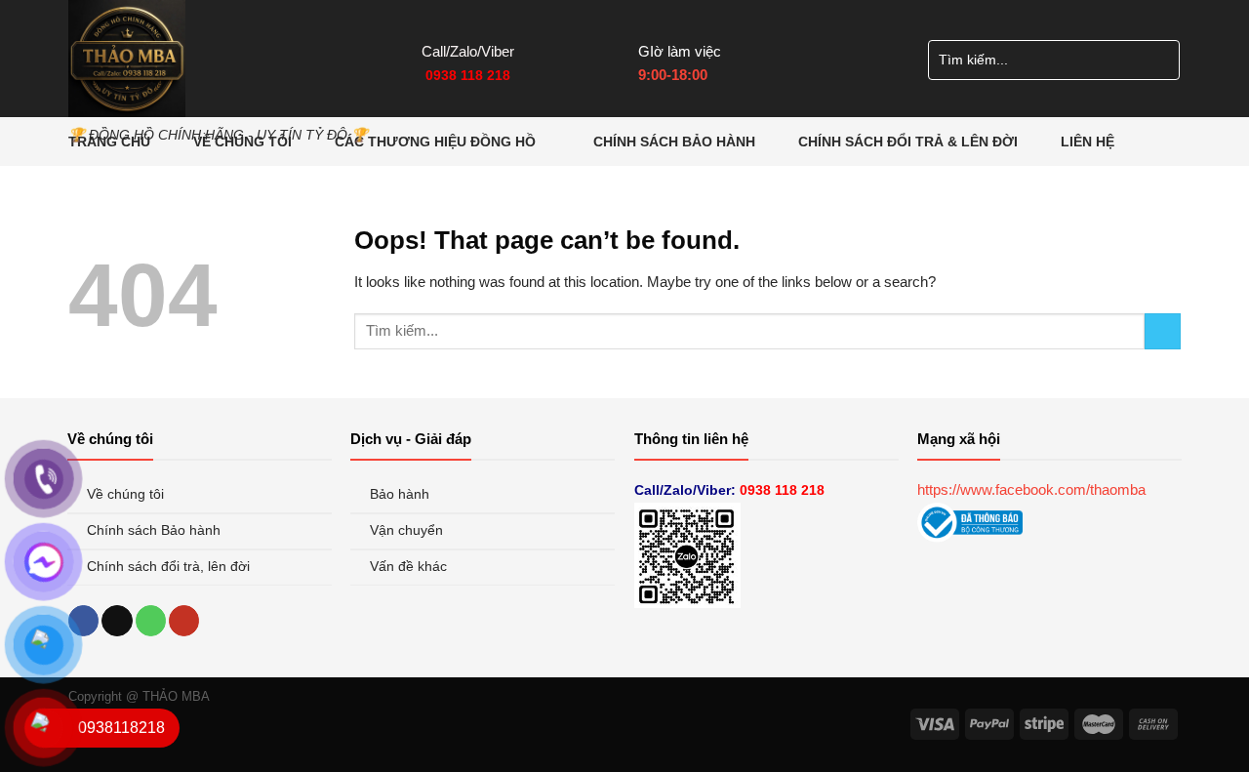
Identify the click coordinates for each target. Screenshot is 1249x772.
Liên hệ (1087, 142)
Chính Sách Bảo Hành (674, 142)
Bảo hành (401, 494)
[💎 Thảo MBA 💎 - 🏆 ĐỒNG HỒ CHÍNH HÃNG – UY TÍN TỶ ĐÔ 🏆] (230, 58)
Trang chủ (109, 142)
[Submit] (1159, 60)
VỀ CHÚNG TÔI (242, 142)
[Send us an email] (116, 620)
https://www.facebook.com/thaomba (1031, 489)
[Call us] (151, 620)
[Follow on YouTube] (184, 620)
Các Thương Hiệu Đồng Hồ (435, 142)
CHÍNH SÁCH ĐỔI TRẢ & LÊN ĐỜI (908, 142)
